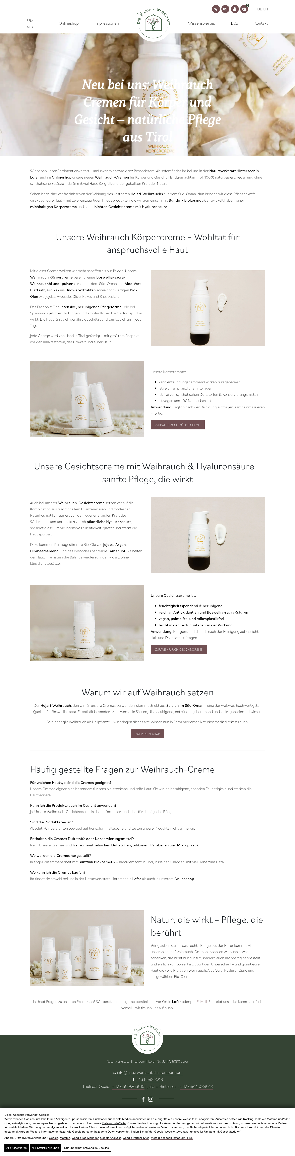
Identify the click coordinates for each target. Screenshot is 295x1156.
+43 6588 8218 (149, 1079)
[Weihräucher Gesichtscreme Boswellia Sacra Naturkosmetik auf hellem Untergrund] (208, 535)
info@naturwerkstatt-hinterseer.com (150, 1072)
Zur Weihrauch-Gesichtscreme (178, 649)
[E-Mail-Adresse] (225, 9)
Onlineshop (69, 23)
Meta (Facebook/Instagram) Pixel (172, 1137)
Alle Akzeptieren (16, 1147)
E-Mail (202, 1001)
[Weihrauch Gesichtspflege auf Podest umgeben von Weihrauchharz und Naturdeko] (87, 623)
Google (53, 1137)
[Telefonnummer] (216, 9)
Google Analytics (110, 1137)
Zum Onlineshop (147, 734)
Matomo (65, 1137)
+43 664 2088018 (196, 1086)
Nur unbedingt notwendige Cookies (86, 1147)
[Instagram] (150, 1099)
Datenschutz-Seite (114, 1123)
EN (265, 9)
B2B (234, 23)
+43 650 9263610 (128, 1086)
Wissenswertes (201, 23)
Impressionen (107, 23)
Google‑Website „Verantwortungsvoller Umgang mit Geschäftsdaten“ (197, 1131)
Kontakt (261, 23)
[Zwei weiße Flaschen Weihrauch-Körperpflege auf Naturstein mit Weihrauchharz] (87, 399)
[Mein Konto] (235, 9)
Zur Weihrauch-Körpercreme (177, 425)
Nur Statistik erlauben (45, 1147)
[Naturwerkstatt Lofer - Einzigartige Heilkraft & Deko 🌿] (153, 23)
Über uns (31, 23)
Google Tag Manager (85, 1137)
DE (259, 9)
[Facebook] (143, 1099)
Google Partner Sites (136, 1137)
